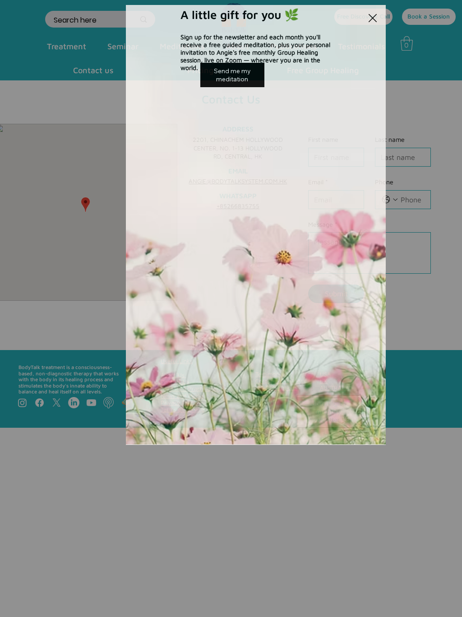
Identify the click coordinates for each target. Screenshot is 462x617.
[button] (373, 18)
